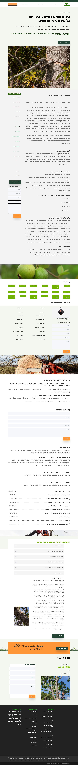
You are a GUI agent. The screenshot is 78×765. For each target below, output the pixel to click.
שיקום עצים (20, 327)
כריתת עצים (32, 4)
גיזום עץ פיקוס (34, 296)
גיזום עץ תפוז (11, 285)
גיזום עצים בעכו (18, 170)
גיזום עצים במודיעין (11, 757)
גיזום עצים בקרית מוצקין (16, 121)
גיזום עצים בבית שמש (56, 758)
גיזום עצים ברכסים (17, 175)
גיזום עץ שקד (11, 291)
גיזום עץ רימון (33, 291)
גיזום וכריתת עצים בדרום (48, 746)
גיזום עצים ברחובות (12, 760)
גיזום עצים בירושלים (14, 758)
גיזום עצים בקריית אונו (39, 760)
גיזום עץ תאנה (56, 296)
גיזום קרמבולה (67, 296)
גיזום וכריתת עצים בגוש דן (48, 713)
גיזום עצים (56, 4)
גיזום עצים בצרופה (17, 126)
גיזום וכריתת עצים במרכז (48, 711)
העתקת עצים (20, 335)
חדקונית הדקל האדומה (32, 732)
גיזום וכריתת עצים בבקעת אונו (47, 716)
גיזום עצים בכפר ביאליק (16, 156)
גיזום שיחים (20, 316)
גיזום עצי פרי (49, 4)
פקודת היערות (33, 742)
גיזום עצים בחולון (30, 758)
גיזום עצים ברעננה (20, 760)
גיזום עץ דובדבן (56, 286)
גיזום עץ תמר (22, 285)
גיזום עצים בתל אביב (66, 757)
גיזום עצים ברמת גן (57, 757)
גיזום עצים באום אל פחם (16, 146)
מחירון (20, 4)
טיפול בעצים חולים (33, 737)
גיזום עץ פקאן (66, 291)
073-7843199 (66, 1)
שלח (66, 351)
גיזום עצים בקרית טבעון (16, 151)
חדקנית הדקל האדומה (18, 331)
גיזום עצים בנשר (17, 131)
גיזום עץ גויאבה (22, 291)
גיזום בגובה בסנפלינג (40, 327)
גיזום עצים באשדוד (20, 757)
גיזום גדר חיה (42, 312)
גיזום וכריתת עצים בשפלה (48, 729)
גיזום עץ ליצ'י (44, 291)
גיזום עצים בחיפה (17, 111)
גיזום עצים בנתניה (48, 760)
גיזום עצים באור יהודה (39, 757)
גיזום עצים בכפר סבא (65, 760)
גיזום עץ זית (67, 285)
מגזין (35, 716)
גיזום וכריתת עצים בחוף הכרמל (47, 738)
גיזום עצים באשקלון (65, 758)
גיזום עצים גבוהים (41, 324)
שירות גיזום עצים (33, 711)
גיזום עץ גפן (45, 285)
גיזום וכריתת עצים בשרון (48, 722)
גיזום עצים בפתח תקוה (29, 757)
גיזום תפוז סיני (12, 296)
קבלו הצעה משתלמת (12, 4)
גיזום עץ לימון (33, 285)
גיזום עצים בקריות (17, 141)
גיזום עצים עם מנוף (40, 316)
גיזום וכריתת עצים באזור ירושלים (47, 731)
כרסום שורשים (19, 339)
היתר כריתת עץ (33, 723)
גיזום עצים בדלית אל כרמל (16, 136)
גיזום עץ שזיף (55, 291)
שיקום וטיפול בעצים (40, 4)
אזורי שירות (25, 4)
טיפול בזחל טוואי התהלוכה (39, 335)
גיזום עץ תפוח (44, 295)
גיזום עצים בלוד (56, 760)
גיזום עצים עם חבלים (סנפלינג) (30, 718)
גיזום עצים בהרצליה (39, 758)
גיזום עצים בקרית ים (17, 116)
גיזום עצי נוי (42, 331)
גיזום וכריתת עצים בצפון (48, 744)
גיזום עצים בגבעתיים (48, 757)
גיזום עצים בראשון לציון (29, 760)
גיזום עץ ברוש (23, 295)
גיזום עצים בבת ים (47, 758)
